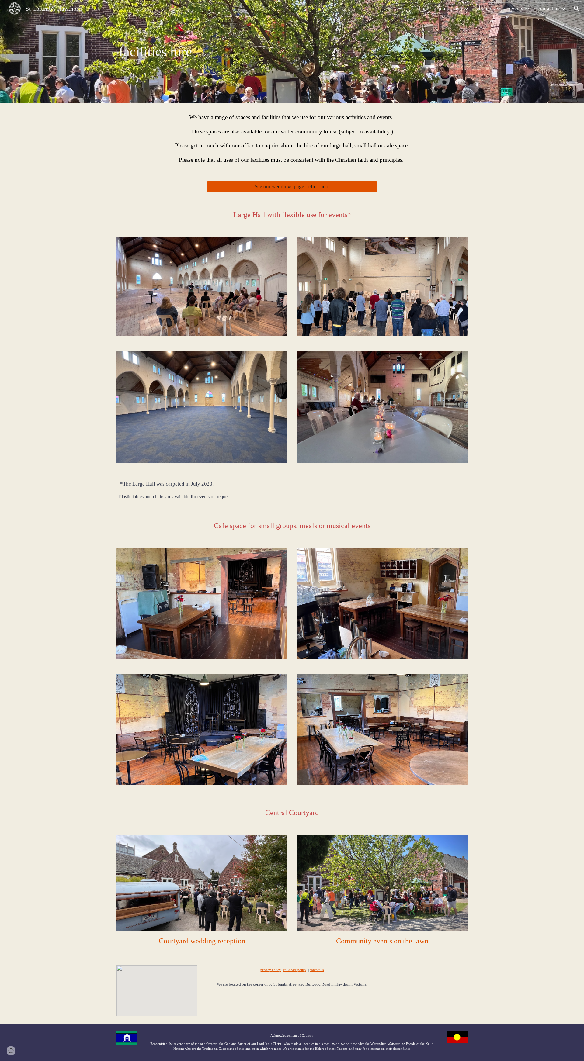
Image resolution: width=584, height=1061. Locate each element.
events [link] (516, 8)
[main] (262, 52)
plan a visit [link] (450, 8)
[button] (576, 8)
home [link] (425, 8)
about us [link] (486, 8)
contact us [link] (548, 8)
